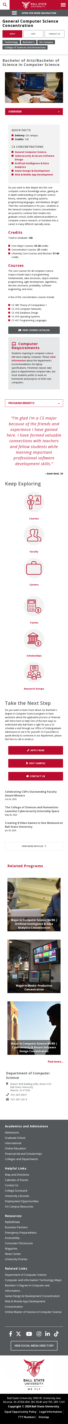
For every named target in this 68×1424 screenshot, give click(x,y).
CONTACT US (37, 776)
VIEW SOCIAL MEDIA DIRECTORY (34, 1345)
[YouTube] (29, 1333)
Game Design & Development (32, 170)
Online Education (15, 1148)
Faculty (34, 551)
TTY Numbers (27, 1417)
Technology (11, 42)
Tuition (34, 622)
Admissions (12, 1132)
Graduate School (15, 1138)
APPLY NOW (36, 750)
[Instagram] (39, 1333)
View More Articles (32, 846)
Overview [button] (14, 111)
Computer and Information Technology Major (33, 1280)
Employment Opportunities (22, 1201)
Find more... (55, 1061)
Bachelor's (28, 42)
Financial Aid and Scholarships (23, 1154)
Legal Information (50, 1412)
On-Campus (46, 42)
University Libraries (17, 1196)
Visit (33, 34)
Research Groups (34, 688)
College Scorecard (16, 1190)
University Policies (16, 1259)
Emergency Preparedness (21, 1232)
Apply (12, 34)
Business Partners (16, 1227)
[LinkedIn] (47, 1333)
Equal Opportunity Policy (20, 1412)
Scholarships (34, 655)
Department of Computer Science (25, 1275)
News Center (13, 1254)
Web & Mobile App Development (34, 174)
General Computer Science (30, 152)
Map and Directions (17, 1174)
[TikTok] (56, 1333)
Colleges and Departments (21, 1159)
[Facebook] (10, 1333)
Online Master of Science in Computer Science (33, 1312)
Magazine (11, 1248)
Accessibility (12, 1238)
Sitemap (43, 1417)
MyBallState (12, 1222)
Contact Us (54, 34)
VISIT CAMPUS (36, 763)
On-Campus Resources (19, 1206)
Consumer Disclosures (19, 1243)
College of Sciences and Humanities (25, 47)
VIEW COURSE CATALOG (35, 330)
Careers (34, 584)
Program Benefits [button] (21, 403)
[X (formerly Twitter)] (18, 1333)
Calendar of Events (16, 1180)
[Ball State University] (34, 1375)
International (13, 1143)
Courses (34, 518)
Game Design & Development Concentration (32, 1296)
